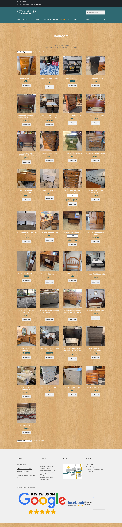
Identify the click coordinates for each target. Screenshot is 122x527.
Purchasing (47, 19)
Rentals (55, 19)
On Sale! (63, 19)
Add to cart (26, 85)
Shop (37, 19)
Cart (69, 19)
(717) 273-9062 (20, 4)
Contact (76, 19)
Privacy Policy (90, 465)
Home (18, 19)
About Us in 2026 (28, 19)
